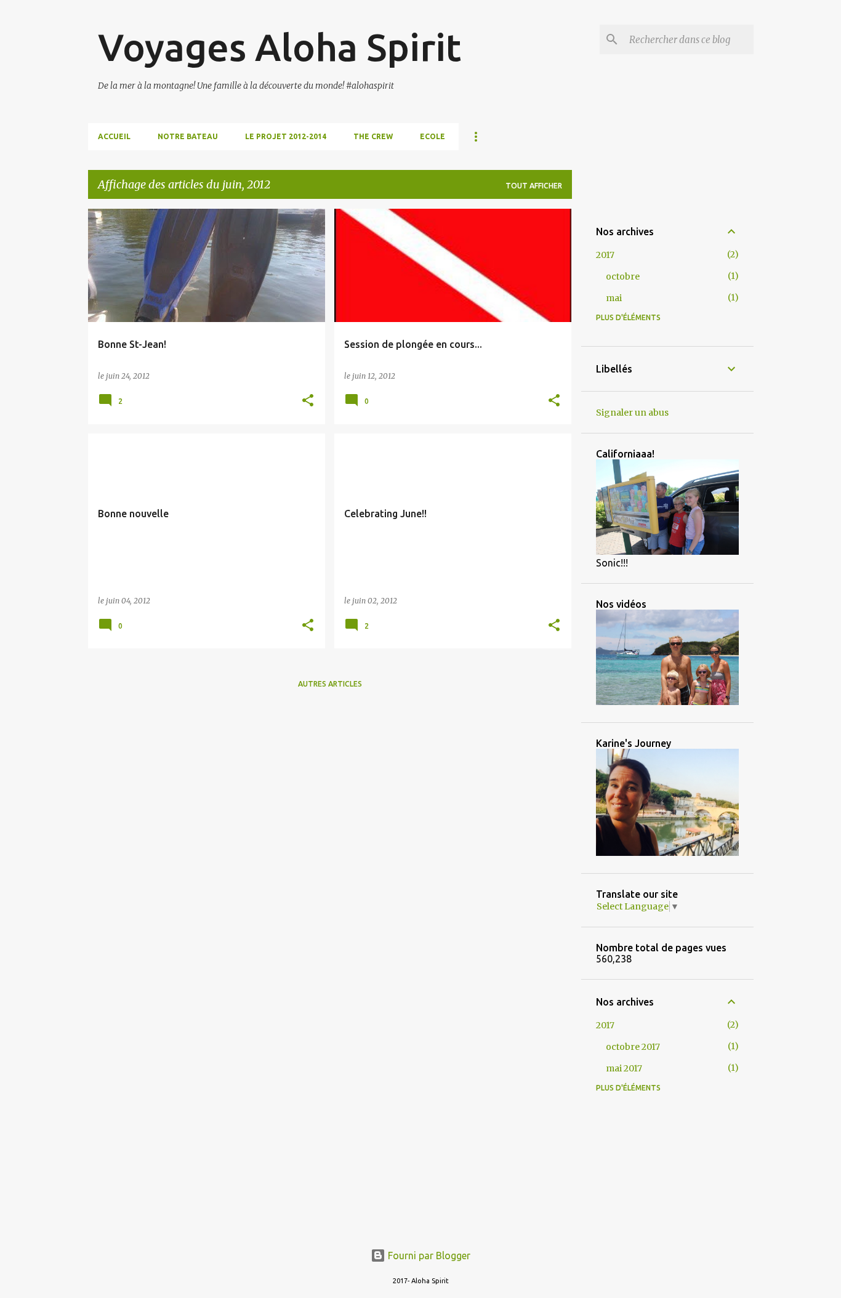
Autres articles (330, 684)
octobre (623, 276)
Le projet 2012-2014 (285, 136)
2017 (605, 254)
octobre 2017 (633, 1046)
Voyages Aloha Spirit (279, 46)
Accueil (114, 136)
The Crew (373, 136)
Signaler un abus (632, 412)
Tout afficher (533, 186)
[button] (307, 401)
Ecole (432, 136)
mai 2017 (624, 1068)
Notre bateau (188, 136)
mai (614, 298)
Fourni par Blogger (427, 1255)
